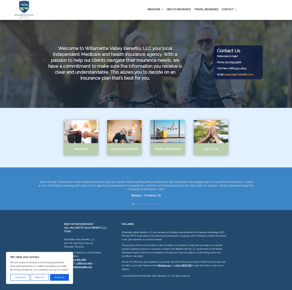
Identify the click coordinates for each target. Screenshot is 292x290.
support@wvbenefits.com (238, 74)
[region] (39, 268)
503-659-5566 (79, 260)
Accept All (59, 277)
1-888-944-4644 (84, 263)
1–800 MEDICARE (183, 265)
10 (156, 203)
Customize (20, 277)
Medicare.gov (164, 265)
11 (159, 203)
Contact (228, 9)
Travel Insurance (206, 9)
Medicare (154, 9)
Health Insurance (179, 9)
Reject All (39, 277)
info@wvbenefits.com (81, 267)
